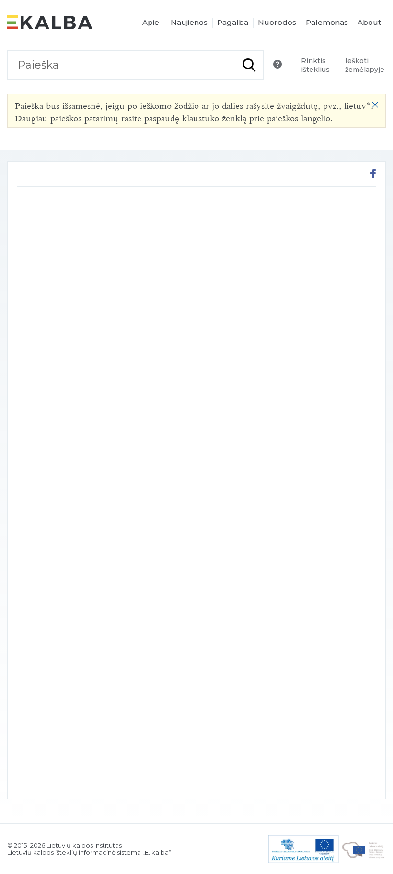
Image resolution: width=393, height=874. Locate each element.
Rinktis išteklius (315, 65)
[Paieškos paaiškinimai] (277, 64)
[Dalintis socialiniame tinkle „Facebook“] (373, 175)
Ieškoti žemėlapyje (364, 65)
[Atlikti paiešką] (249, 65)
